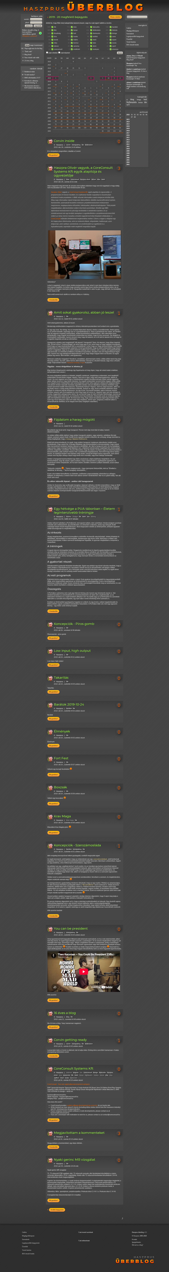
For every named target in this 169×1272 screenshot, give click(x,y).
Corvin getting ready (70, 1040)
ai (127, 100)
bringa (114, 33)
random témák (36, 69)
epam (114, 40)
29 (97, 118)
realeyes (96, 49)
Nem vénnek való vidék (31, 58)
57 (61, 124)
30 (67, 68)
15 (67, 105)
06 (146, 115)
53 (67, 121)
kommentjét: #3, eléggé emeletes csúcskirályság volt (136, 86)
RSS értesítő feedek (132, 45)
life (55, 27)
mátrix (75, 40)
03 (138, 115)
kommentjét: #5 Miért (133, 79)
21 (114, 124)
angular (76, 1072)
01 (132, 115)
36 (22, 75)
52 (85, 124)
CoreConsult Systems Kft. (78, 192)
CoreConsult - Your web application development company (68, 1084)
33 (102, 118)
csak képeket (65, 53)
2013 (49, 98)
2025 (49, 65)
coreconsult (58, 49)
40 (67, 124)
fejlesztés (96, 27)
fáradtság (57, 33)
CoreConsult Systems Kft (73, 1068)
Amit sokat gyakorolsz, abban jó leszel (84, 312)
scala (67, 1078)
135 (108, 131)
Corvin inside (64, 141)
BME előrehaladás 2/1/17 (32, 78)
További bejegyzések (57, 1210)
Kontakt (134, 1239)
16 (56, 95)
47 (91, 121)
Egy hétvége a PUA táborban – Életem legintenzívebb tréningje (84, 510)
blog (67, 1017)
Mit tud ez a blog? (137, 1245)
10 (108, 78)
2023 (49, 71)
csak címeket (53, 53)
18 (85, 114)
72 (56, 124)
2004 (49, 128)
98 (114, 128)
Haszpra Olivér (56, 192)
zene (114, 36)
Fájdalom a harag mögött (76, 363)
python (56, 1078)
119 (85, 128)
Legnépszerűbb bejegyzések (135, 36)
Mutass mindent (115, 17)
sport (114, 46)
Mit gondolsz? (53, 155)
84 (91, 128)
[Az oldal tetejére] (109, 1222)
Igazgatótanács (136, 1242)
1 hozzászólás (53, 407)
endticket (76, 49)
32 (79, 118)
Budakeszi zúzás (29, 72)
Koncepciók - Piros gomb (74, 624)
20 (56, 111)
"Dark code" (28, 51)
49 (108, 124)
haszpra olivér (85, 179)
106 (79, 128)
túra (55, 36)
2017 (49, 85)
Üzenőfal (129, 39)
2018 (49, 81)
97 (56, 128)
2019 (49, 78)
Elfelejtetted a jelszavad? (29, 36)
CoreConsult (55, 219)
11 (73, 105)
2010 (49, 108)
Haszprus (59, 145)
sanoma (76, 46)
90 (97, 128)
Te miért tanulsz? (29, 75)
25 (73, 124)
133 (114, 131)
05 (143, 115)
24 (120, 114)
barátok (115, 27)
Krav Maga (62, 816)
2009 (49, 111)
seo (88, 517)
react (62, 1078)
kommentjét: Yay (131, 65)
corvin (68, 145)
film (55, 30)
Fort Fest (61, 758)
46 (79, 121)
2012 (49, 101)
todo (94, 43)
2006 (49, 121)
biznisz (75, 43)
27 (61, 68)
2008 (49, 114)
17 (102, 105)
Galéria (128, 28)
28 (61, 118)
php (106, 1075)
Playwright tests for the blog (33, 48)
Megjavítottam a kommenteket (79, 1133)
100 (102, 128)
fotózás (114, 30)
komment (38, 45)
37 (79, 124)
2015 (49, 91)
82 (91, 124)
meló (94, 40)
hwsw (75, 30)
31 (79, 68)
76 (67, 128)
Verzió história (131, 42)
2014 (49, 95)
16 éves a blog (65, 1013)
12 (97, 95)
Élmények (62, 731)
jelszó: (27, 22)
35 (73, 68)
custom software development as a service (82, 1105)
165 (120, 131)
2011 (49, 105)
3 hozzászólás (53, 300)
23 (85, 118)
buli (74, 33)
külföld (95, 36)
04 (140, 115)
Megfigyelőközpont (132, 31)
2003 (49, 131)
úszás (114, 43)
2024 (49, 68)
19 (73, 118)
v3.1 (145, 1232)
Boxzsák (60, 787)
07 (132, 117)
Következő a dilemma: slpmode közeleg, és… (31, 82)
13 (91, 95)
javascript (66, 1075)
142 (22, 48)
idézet (93, 179)
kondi (56, 40)
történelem (96, 30)
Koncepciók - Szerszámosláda (77, 845)
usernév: (27, 19)
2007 (49, 118)
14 (67, 114)
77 (61, 128)
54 (85, 121)
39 (56, 118)
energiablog (76, 145)
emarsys (115, 49)
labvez (56, 46)
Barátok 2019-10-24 (69, 704)
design (95, 1072)
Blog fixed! (28, 54)
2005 (49, 124)
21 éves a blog (28, 61)
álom (94, 46)
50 (73, 121)
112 (73, 128)
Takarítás (61, 678)
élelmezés (96, 33)
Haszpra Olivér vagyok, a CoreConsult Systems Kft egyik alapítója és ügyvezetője (83, 171)
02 (135, 115)
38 (102, 124)
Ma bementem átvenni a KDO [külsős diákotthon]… (33, 87)
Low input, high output (72, 651)
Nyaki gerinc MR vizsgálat (74, 1160)
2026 (49, 62)
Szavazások (130, 34)
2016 (49, 88)
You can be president (71, 928)
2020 (49, 75)
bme (75, 27)
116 (108, 128)
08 (135, 117)
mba (55, 43)
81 (120, 128)
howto (75, 36)
